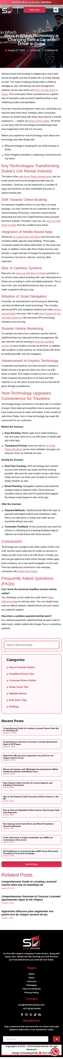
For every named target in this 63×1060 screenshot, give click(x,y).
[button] (55, 9)
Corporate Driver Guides (22, 680)
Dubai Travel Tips (18, 687)
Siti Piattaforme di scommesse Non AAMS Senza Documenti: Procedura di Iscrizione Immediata (30, 852)
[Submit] (56, 1039)
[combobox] (31, 645)
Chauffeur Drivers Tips (21, 674)
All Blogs (14, 706)
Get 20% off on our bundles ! (26, 2)
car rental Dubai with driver (26, 237)
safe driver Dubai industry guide (35, 176)
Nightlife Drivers (18, 693)
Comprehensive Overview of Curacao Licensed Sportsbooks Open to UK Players (30, 898)
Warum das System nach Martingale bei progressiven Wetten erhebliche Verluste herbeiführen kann (30, 770)
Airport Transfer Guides (22, 667)
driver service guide (38, 121)
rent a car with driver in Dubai (31, 273)
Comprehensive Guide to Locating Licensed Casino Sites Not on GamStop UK (29, 883)
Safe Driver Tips (18, 700)
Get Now (46, 2)
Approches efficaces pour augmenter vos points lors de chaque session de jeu (27, 913)
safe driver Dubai (28, 571)
